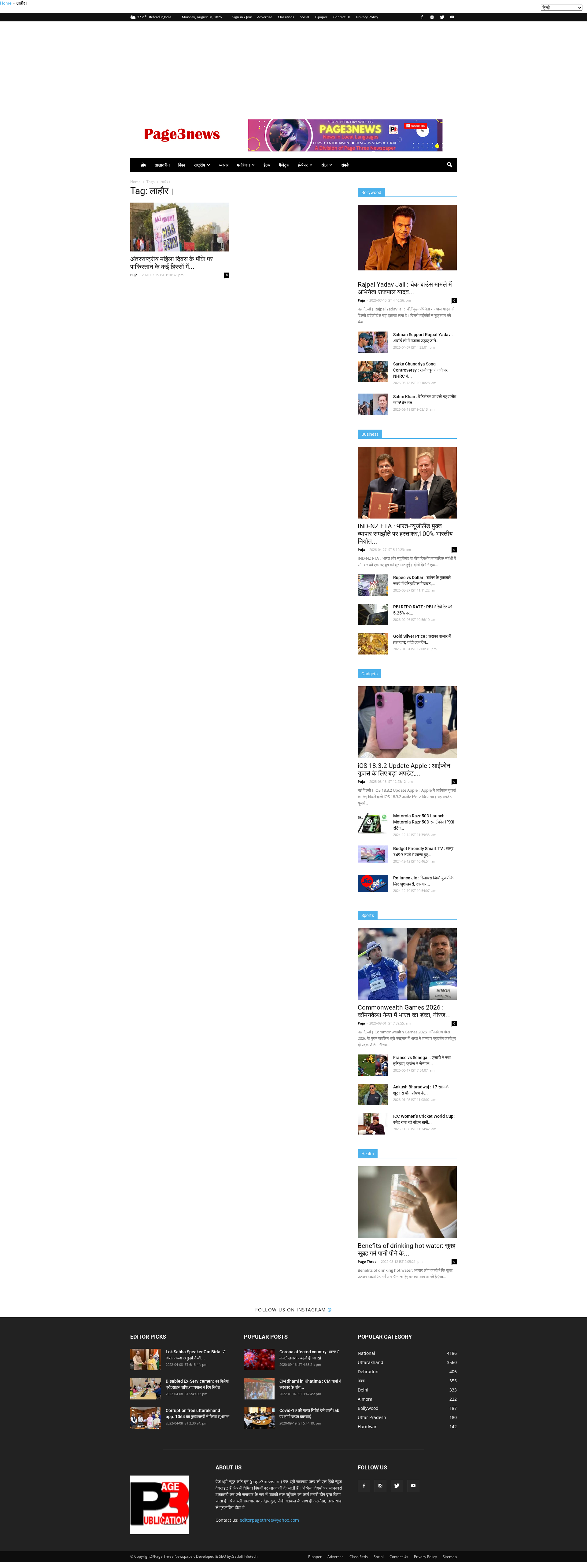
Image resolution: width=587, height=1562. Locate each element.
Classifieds (286, 17)
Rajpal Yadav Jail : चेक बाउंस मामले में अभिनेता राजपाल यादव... (405, 288)
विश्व (181, 165)
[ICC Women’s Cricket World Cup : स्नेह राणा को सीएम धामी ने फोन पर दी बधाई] (373, 1124)
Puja (134, 275)
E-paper (321, 17)
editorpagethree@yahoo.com (269, 1520)
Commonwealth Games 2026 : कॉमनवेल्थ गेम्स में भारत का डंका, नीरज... (404, 1011)
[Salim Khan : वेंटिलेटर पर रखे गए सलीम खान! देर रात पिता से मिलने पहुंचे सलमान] (373, 404)
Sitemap (450, 1556)
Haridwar (367, 1426)
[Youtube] (452, 17)
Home (6, 3)
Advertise (264, 17)
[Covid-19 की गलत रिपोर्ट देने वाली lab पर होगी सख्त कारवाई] (259, 1418)
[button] (449, 165)
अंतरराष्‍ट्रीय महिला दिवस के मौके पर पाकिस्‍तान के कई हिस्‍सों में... (171, 262)
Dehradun (368, 1371)
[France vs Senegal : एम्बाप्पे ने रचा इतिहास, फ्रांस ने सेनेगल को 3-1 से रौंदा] (373, 1065)
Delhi (363, 1390)
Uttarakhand (370, 1362)
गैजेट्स (284, 165)
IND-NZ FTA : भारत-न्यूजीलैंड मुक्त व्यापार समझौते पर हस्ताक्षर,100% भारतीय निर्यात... (405, 533)
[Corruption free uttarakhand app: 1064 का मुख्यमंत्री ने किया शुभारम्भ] (145, 1418)
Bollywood (368, 1408)
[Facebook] (421, 17)
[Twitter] (442, 17)
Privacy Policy (367, 17)
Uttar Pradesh (372, 1417)
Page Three (367, 1261)
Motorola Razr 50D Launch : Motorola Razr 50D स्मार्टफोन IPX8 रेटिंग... (423, 822)
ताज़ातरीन (162, 165)
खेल (324, 165)
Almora (365, 1399)
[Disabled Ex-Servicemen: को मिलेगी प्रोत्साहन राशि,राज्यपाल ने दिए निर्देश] (145, 1388)
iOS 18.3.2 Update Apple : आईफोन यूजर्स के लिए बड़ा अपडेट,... (404, 769)
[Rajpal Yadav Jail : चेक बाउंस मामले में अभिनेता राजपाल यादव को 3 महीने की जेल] (407, 237)
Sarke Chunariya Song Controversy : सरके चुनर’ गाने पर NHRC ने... (420, 370)
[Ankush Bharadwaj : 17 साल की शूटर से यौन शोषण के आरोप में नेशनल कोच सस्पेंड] (373, 1094)
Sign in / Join (242, 17)
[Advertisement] (293, 67)
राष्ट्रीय (199, 165)
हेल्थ (267, 165)
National (366, 1353)
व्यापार (223, 165)
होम (143, 165)
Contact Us (341, 17)
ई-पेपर (303, 165)
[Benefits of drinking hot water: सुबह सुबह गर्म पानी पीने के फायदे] (407, 1202)
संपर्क (345, 165)
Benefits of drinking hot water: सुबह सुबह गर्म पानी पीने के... (406, 1249)
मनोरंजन (243, 165)
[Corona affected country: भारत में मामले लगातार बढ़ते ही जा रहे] (259, 1359)
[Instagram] (432, 17)
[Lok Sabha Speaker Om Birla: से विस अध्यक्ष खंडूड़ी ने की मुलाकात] (145, 1359)
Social (304, 17)
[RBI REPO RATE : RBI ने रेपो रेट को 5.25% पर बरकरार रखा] (373, 614)
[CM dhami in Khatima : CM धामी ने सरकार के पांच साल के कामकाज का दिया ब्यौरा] (259, 1388)
